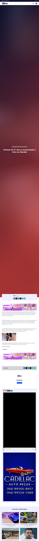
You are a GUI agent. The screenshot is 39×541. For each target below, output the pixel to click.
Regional (25, 146)
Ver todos (19, 382)
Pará (20, 146)
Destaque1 (14, 146)
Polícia (22, 146)
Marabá (18, 146)
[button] (33, 3)
